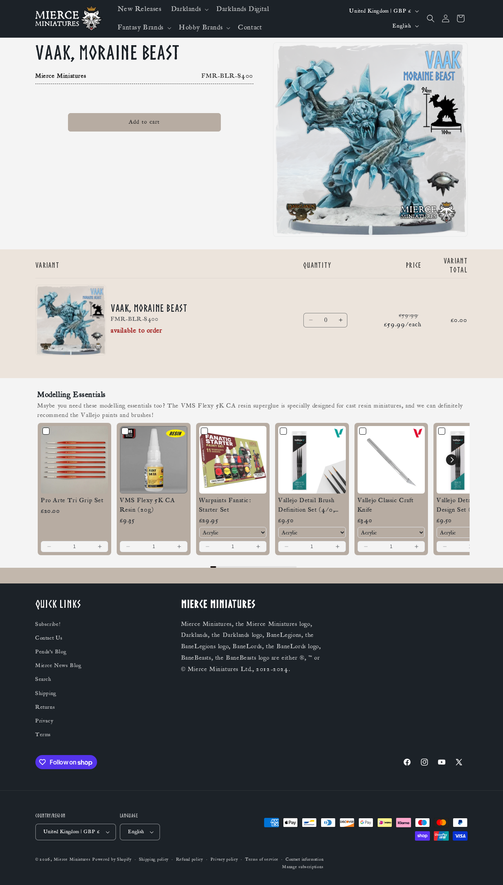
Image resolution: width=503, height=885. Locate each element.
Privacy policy (224, 859)
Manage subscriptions (302, 867)
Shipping (46, 693)
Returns (45, 707)
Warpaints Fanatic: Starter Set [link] (225, 505)
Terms (43, 734)
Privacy (44, 720)
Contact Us (49, 638)
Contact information (304, 859)
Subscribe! (48, 624)
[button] (189, 9)
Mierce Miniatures (72, 859)
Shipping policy (154, 859)
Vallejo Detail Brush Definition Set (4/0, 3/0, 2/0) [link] (306, 505)
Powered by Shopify (112, 859)
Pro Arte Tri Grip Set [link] (72, 500)
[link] (74, 459)
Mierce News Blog (58, 665)
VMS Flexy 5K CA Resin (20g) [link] (147, 505)
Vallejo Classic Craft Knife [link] (386, 505)
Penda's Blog (50, 651)
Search (43, 679)
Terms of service (261, 859)
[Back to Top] (487, 869)
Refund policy (189, 859)
